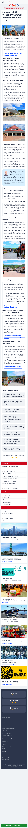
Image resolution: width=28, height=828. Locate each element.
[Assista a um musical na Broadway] (14, 672)
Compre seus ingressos (7, 541)
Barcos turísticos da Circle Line (8, 733)
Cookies (4, 722)
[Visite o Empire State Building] (14, 529)
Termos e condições (6, 719)
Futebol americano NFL (6, 746)
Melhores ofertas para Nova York (10, 488)
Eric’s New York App (6, 754)
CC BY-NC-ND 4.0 (14, 766)
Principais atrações (7, 494)
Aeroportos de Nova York (7, 735)
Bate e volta (5, 486)
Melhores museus (7, 502)
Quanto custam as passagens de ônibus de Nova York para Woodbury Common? (12, 418)
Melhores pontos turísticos (7, 732)
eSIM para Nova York (7, 516)
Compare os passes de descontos (8, 728)
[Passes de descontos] (14, 570)
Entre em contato (5, 759)
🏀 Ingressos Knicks (10, 466)
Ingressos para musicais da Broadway (11, 478)
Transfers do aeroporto (8, 513)
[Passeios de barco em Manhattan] (14, 549)
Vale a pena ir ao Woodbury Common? (13, 427)
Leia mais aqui (5, 602)
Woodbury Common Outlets (9, 483)
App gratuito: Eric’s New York (9, 511)
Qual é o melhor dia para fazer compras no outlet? (12, 449)
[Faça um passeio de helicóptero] (14, 611)
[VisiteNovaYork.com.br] (14, 2)
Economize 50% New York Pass (10, 473)
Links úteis (4, 751)
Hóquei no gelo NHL (6, 743)
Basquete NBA (5, 741)
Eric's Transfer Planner (6, 757)
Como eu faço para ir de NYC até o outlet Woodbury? (13, 395)
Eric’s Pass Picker (5, 755)
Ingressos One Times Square (9, 481)
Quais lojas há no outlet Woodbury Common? (12, 410)
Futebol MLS (4, 748)
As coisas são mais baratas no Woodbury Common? (13, 434)
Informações (5, 715)
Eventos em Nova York (8, 518)
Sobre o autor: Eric (6, 717)
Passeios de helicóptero (8, 469)
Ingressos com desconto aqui (8, 664)
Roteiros (5, 520)
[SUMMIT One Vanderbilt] (14, 652)
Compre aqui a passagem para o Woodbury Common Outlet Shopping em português (14, 337)
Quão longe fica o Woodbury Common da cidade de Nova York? (13, 402)
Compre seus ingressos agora (14, 825)
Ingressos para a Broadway (7, 730)
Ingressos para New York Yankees (10, 476)
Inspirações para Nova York (8, 726)
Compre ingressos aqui (7, 684)
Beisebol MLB (4, 744)
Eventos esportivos (7, 504)
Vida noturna (6, 497)
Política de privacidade (6, 721)
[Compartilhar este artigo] (24, 20)
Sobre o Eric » (21, 171)
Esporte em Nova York (7, 738)
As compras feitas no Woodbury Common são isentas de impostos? (12, 441)
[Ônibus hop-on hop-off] (14, 631)
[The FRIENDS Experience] (14, 590)
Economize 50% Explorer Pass (9, 471)
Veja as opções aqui (6, 582)
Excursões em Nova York (8, 499)
